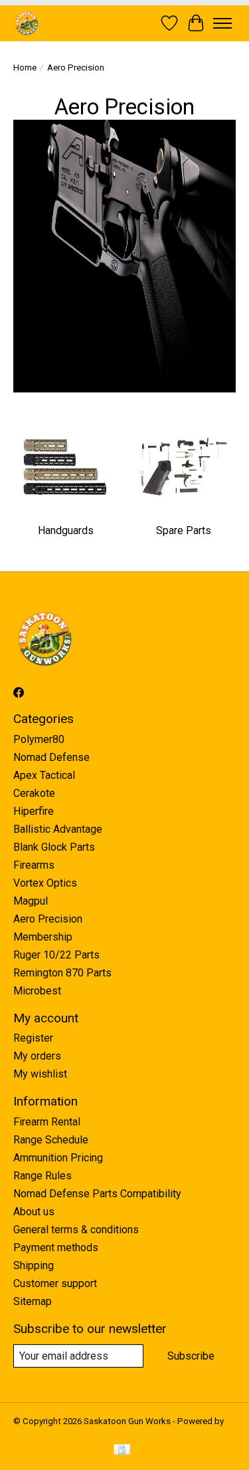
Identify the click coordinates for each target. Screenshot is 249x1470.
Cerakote (34, 793)
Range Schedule (50, 1139)
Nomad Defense (51, 757)
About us (33, 1211)
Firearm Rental (46, 1121)
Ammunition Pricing (58, 1157)
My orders (37, 1056)
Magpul (30, 901)
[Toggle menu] (222, 23)
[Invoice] (122, 1450)
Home (25, 68)
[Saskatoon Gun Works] (27, 23)
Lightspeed (35, 1431)
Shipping (33, 1265)
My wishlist (40, 1074)
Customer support (55, 1283)
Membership (42, 937)
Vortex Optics (45, 883)
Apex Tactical (44, 775)
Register (33, 1038)
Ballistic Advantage (57, 829)
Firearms (33, 865)
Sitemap (32, 1301)
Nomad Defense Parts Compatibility (97, 1193)
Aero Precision (47, 919)
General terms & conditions (76, 1229)
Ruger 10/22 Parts (56, 955)
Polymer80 (38, 739)
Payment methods (55, 1247)
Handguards (66, 530)
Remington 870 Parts (62, 972)
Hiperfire (33, 811)
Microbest (37, 990)
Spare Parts (183, 530)
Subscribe (190, 1356)
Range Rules (42, 1175)
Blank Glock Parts (54, 847)
